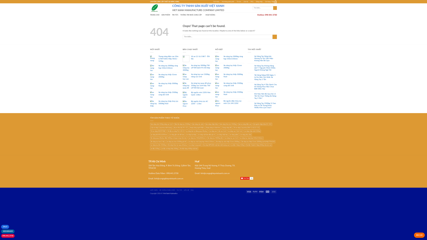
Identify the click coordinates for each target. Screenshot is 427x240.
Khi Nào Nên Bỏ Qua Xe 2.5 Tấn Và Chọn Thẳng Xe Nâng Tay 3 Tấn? (265, 96)
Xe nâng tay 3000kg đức (215, 138)
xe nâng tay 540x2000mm (197, 138)
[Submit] (275, 8)
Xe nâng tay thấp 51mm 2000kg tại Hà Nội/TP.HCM (258, 141)
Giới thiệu (216, 1)
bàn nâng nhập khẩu (212, 124)
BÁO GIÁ (419, 235)
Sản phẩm (165, 15)
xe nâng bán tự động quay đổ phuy (196, 131)
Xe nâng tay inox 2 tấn (157, 141)
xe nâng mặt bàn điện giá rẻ (206, 134)
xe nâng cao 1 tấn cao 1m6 (217, 131)
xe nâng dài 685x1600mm (159, 134)
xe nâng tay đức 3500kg (158, 145)
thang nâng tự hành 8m (213, 127)
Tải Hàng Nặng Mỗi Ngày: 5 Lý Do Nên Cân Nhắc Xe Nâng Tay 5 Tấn (264, 77)
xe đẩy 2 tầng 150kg (237, 145)
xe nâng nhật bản (222, 134)
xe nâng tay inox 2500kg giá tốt (176, 141)
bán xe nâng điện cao (245, 124)
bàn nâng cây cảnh (197, 124)
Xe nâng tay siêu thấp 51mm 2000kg (227, 141)
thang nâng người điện (197, 127)
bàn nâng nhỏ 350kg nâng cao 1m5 (162, 124)
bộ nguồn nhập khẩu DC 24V (262, 124)
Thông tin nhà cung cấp (191, 15)
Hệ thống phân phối (228, 1)
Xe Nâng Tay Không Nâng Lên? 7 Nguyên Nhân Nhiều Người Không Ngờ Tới (264, 68)
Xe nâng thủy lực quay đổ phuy (177, 145)
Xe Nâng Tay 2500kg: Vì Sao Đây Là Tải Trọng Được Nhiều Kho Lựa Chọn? (265, 105)
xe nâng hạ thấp (191, 134)
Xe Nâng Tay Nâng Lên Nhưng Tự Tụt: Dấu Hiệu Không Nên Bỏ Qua (263, 58)
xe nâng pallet (234, 134)
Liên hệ (246, 1)
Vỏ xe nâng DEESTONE (158, 131)
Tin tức (239, 1)
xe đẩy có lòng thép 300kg (169, 148)
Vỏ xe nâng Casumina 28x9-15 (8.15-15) (246, 127)
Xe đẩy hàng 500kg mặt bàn (188, 148)
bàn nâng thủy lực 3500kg (228, 124)
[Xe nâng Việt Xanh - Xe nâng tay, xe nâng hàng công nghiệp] (159, 8)
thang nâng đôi (227, 127)
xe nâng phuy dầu (245, 134)
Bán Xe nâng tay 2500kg (182, 124)
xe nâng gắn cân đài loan (176, 134)
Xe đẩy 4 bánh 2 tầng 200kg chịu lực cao (258, 145)
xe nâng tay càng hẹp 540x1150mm (251, 138)
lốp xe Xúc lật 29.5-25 (181, 127)
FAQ (252, 1)
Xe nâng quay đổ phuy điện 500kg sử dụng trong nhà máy (169, 138)
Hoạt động (210, 15)
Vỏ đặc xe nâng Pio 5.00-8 (176, 131)
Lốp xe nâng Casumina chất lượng (161, 127)
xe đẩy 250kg (155, 148)
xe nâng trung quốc (195, 145)
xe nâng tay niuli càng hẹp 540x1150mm (201, 141)
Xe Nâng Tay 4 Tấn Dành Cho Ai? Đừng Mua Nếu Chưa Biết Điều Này (265, 87)
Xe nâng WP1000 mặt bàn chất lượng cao (216, 145)
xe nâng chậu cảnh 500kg (252, 131)
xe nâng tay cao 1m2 (231, 138)
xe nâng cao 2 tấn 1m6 (235, 131)
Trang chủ (154, 15)
